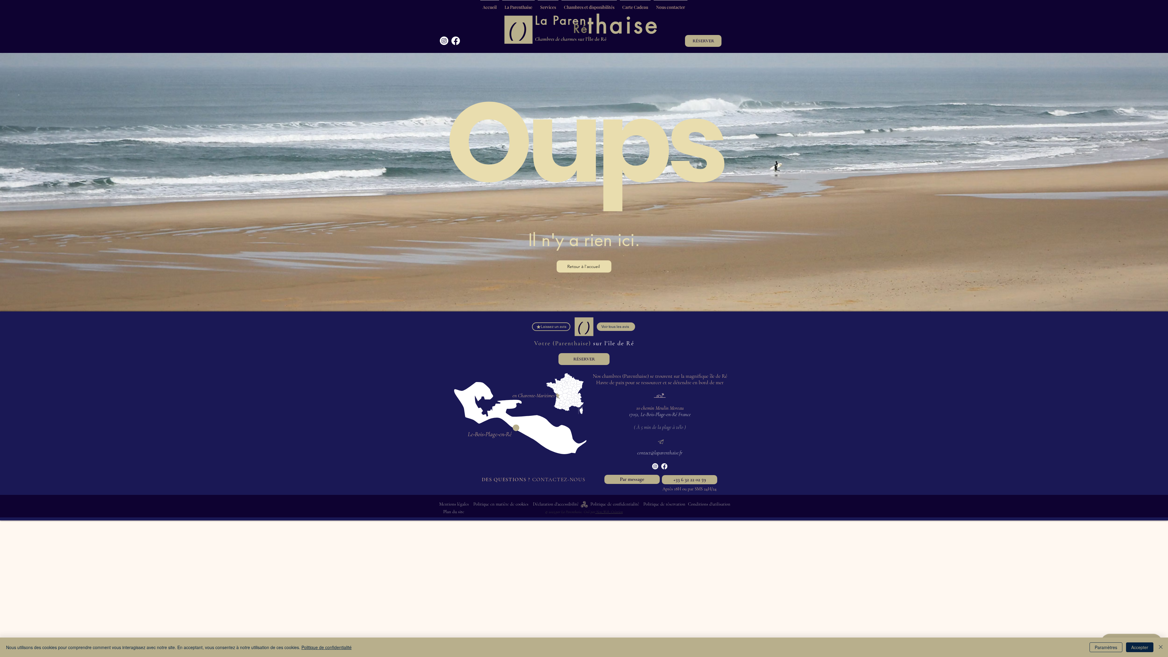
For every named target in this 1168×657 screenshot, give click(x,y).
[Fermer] (1160, 647)
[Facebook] (455, 40)
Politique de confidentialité (326, 647)
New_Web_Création (609, 511)
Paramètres (1106, 647)
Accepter (1139, 647)
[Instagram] (444, 40)
